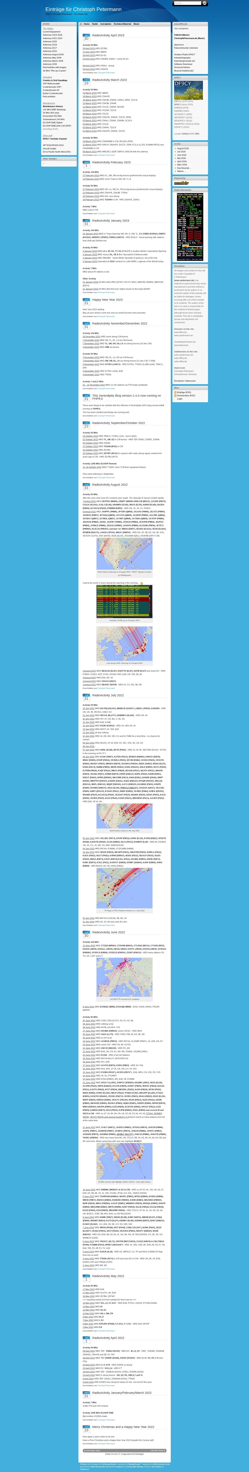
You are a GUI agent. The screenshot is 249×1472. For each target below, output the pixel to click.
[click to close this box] (74, 24)
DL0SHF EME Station (53, 122)
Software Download (183, 64)
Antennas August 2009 (53, 54)
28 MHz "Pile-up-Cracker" (54, 71)
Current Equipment (51, 32)
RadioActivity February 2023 (111, 162)
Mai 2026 (181, 158)
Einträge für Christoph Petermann (83, 9)
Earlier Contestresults (53, 93)
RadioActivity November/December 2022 (119, 323)
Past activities (49, 96)
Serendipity (156, 1467)
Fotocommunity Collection (186, 48)
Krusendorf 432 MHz (52, 116)
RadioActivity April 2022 (108, 1338)
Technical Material (122, 24)
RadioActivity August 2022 (110, 484)
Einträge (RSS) (184, 392)
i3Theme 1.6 (85, 1464)
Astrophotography (182, 58)
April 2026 (182, 161)
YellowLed (84, 1469)
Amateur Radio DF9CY (184, 54)
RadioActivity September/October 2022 (118, 423)
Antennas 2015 (50, 51)
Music (136, 24)
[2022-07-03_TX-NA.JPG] (124, 907)
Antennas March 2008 (53, 61)
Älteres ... (181, 171)
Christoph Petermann (106, 73)
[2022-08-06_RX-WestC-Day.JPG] (124, 569)
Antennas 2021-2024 (52, 38)
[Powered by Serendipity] (182, 184)
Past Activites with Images (54, 67)
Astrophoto (105, 24)
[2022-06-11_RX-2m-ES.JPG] (124, 996)
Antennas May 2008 (52, 58)
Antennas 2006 (50, 64)
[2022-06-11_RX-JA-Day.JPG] (124, 1179)
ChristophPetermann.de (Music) (189, 38)
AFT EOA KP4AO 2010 (53, 145)
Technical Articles (182, 67)
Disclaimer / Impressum (185, 381)
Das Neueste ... (184, 168)
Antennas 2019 (50, 45)
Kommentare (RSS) (186, 395)
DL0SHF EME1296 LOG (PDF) (57, 126)
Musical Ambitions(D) (184, 71)
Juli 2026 (181, 152)
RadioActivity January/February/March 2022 (122, 1392)
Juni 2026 (181, 155)
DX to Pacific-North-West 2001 (57, 152)
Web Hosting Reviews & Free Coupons (107, 1467)
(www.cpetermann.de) (184, 280)
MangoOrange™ (135, 1464)
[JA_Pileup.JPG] (124, 617)
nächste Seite (157, 1450)
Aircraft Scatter (49, 148)
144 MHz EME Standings (54, 109)
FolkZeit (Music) (181, 35)
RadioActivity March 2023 (109, 80)
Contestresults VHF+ (52, 87)
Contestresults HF (51, 90)
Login (179, 399)
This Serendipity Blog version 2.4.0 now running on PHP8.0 (126, 397)
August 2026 (183, 148)
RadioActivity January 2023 (110, 220)
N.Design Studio (109, 1464)
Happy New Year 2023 (107, 299)
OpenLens (179, 45)
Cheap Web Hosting (135, 1467)
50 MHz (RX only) (51, 113)
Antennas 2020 (50, 41)
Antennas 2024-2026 (52, 35)
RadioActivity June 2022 (108, 932)
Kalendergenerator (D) (184, 61)
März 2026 (182, 165)
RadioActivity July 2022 (108, 695)
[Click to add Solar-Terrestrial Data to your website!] (190, 260)
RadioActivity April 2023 (108, 35)
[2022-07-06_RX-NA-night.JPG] (124, 828)
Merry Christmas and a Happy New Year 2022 (123, 1427)
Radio (95, 24)
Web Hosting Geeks (162, 1464)
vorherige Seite (93, 1450)
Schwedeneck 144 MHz (54, 119)
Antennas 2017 (50, 48)
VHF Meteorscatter (51, 83)
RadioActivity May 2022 (108, 1276)
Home (87, 24)
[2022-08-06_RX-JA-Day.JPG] (124, 660)
